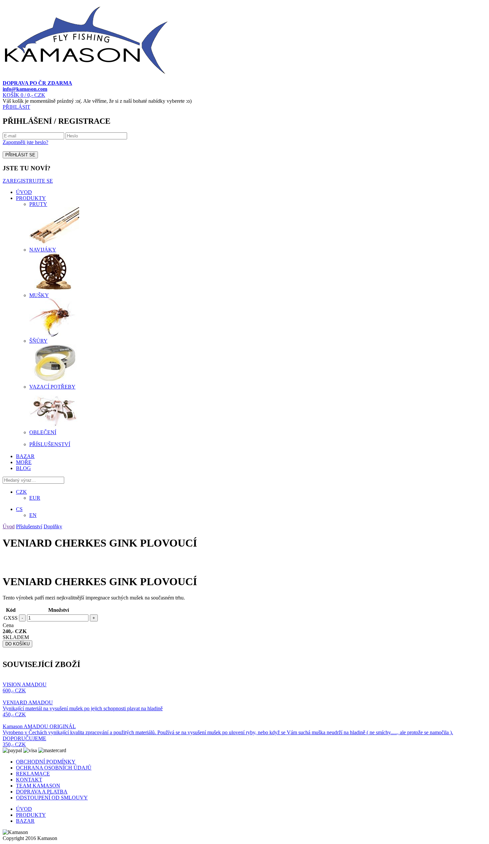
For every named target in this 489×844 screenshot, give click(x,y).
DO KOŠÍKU (17, 643)
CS (19, 509)
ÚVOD (24, 192)
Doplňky (53, 526)
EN (33, 515)
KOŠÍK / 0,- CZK (24, 95)
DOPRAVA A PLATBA (42, 791)
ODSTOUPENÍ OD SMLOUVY (52, 797)
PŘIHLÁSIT (16, 107)
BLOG (23, 468)
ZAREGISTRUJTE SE (28, 181)
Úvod (9, 526)
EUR (34, 498)
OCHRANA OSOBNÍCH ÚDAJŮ (53, 767)
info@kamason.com (25, 89)
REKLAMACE (33, 773)
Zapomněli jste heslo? (25, 142)
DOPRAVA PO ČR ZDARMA (37, 83)
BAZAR (25, 456)
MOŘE (24, 462)
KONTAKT (29, 779)
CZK (21, 492)
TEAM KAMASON (38, 785)
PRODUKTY (31, 198)
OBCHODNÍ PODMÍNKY (46, 761)
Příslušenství (29, 526)
